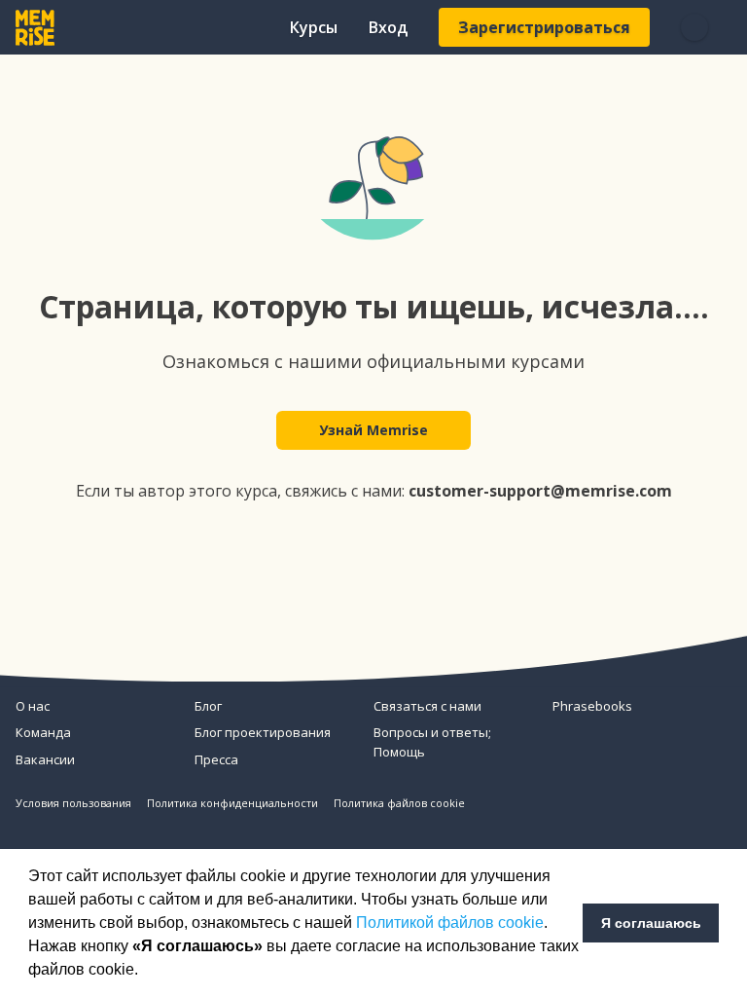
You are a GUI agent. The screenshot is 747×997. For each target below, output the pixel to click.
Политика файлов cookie (399, 802)
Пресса (216, 759)
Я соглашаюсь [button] (651, 923)
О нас (33, 706)
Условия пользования (73, 802)
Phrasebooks (592, 706)
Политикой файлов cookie (450, 922)
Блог (208, 706)
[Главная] (35, 28)
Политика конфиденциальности (232, 802)
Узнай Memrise (373, 430)
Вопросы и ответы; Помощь (432, 741)
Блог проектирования (263, 732)
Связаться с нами (427, 706)
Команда (43, 732)
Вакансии (45, 759)
